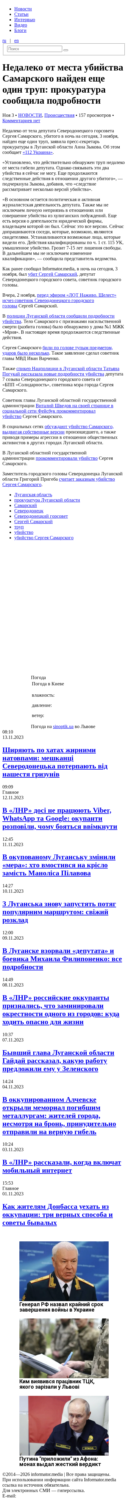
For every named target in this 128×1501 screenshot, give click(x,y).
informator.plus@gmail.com (43, 1495)
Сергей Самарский (33, 521)
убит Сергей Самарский (52, 274)
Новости (23, 8)
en (16, 40)
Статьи (21, 14)
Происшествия (59, 115)
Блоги (20, 30)
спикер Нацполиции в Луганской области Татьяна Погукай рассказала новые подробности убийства (60, 371)
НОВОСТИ (30, 115)
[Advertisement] (64, 609)
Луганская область (33, 494)
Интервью (24, 19)
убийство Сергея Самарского (44, 537)
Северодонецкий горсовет (41, 516)
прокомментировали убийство (67, 458)
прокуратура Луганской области (47, 500)
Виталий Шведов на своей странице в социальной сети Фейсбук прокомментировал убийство (57, 411)
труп (19, 526)
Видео (20, 24)
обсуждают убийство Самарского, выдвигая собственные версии (58, 429)
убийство (23, 532)
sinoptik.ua (63, 726)
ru (4, 40)
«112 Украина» (38, 152)
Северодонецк (28, 510)
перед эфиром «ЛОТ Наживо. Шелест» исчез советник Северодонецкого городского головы (59, 300)
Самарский (25, 505)
